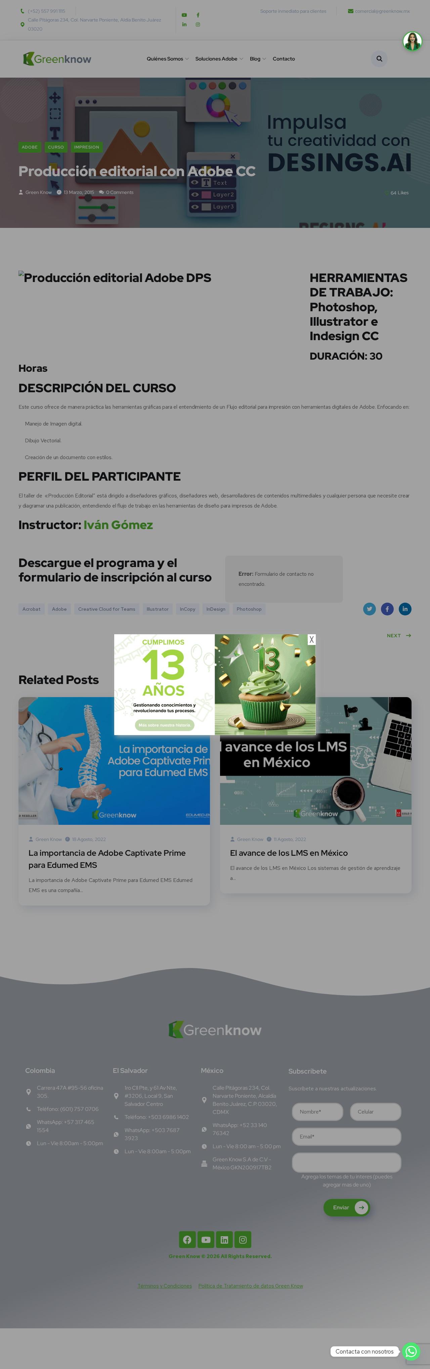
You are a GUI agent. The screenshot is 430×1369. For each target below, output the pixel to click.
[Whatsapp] (411, 1351)
